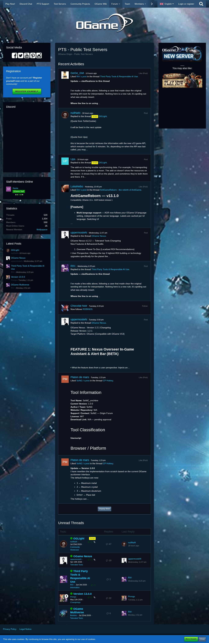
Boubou (73, 615)
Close (202, 639)
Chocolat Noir (79, 305)
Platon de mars (80, 377)
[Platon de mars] (65, 414)
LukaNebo (77, 186)
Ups (73, 159)
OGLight (15, 250)
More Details (191, 639)
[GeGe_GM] (65, 88)
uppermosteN (16, 261)
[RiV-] (65, 281)
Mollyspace (42, 229)
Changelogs (75, 602)
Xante (15, 188)
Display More (104, 509)
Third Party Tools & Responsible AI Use (119, 76)
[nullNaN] (65, 131)
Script (92, 538)
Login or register (186, 4)
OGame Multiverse (20, 284)
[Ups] (65, 167)
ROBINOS (87, 309)
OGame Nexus (18, 258)
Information (75, 587)
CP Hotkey (108, 380)
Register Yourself (26, 91)
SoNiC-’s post (83, 380)
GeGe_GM (77, 73)
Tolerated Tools (76, 565)
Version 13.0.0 (18, 277)
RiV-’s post (81, 76)
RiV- (13, 272)
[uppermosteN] (65, 244)
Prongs (14, 280)
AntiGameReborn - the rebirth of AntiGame (120, 190)
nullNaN (14, 253)
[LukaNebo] (65, 205)
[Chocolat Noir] (65, 307)
